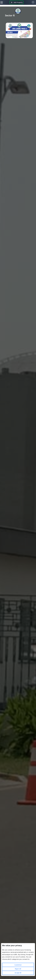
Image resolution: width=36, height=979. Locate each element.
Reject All (18, 969)
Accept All (18, 973)
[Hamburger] (1, 2)
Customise (18, 965)
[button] (33, 2)
